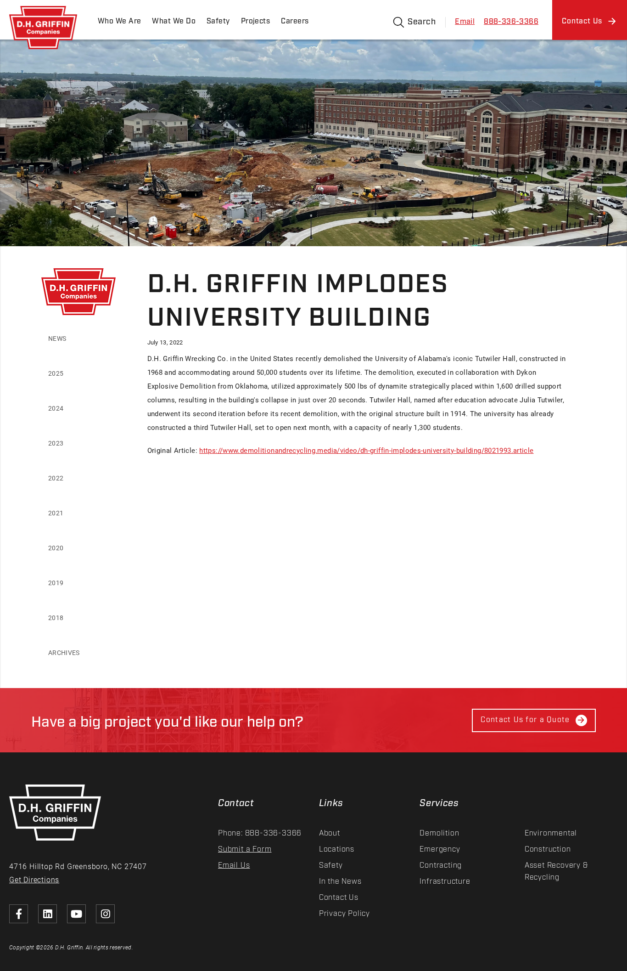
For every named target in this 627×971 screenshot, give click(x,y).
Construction (548, 849)
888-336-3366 (511, 22)
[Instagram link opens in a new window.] (105, 913)
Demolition (439, 833)
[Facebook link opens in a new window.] (18, 913)
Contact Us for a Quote (525, 720)
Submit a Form (244, 849)
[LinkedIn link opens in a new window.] (47, 913)
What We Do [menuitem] (173, 21)
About (329, 833)
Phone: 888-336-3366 (260, 833)
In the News (340, 881)
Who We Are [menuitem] (119, 21)
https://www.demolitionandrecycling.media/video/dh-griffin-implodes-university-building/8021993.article (366, 450)
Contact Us (338, 898)
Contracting (441, 865)
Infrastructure (445, 881)
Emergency (440, 849)
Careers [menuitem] (294, 21)
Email (465, 22)
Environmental (551, 833)
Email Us (234, 865)
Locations (336, 849)
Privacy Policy (344, 914)
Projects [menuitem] (255, 21)
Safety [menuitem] (218, 21)
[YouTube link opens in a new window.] (76, 913)
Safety (331, 865)
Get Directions (34, 879)
